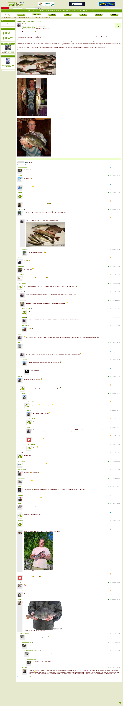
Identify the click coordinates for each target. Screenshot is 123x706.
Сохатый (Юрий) (21, 590)
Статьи (33, 10)
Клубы (47, 10)
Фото (37, 10)
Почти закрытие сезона (65, 158)
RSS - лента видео (6, 33)
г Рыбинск (37, 31)
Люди (63, 10)
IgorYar (19, 376)
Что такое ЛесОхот (12, 2)
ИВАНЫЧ (19, 342)
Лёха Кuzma (20, 266)
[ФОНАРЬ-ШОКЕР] (77, 5)
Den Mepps (20, 175)
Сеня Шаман (24, 359)
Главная (3, 17)
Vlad (18, 582)
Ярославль (34, 15)
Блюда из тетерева (10, 52)
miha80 (19, 257)
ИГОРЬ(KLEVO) (21, 478)
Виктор (19, 512)
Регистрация (5, 8)
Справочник (73, 10)
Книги (29, 10)
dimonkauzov (20, 184)
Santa (28, 435)
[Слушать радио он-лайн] (5, 15)
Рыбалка (82, 10)
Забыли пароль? (52, 8)
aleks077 (19, 486)
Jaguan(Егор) (24, 325)
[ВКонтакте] (25, 162)
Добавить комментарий (22, 676)
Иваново (39, 15)
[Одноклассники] (28, 162)
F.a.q (90, 10)
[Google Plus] (32, 162)
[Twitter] (26, 162)
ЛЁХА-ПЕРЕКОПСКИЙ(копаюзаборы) (27, 633)
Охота (78, 10)
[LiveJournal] (30, 162)
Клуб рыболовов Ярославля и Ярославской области (20, 17)
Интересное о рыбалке (30, 27)
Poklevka (28, 23)
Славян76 (20, 452)
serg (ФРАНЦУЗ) (21, 274)
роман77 (19, 599)
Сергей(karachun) (21, 469)
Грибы (86, 10)
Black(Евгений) (21, 209)
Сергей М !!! (20, 200)
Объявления (58, 10)
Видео (40, 10)
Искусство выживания (10, 67)
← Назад (18, 678)
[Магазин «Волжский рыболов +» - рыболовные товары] (46, 5)
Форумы (68, 10)
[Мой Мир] (29, 162)
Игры (93, 10)
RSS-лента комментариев (34, 676)
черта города (28, 31)
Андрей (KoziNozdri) (22, 283)
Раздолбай (20, 192)
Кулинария (52, 10)
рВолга (32, 31)
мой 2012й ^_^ (74, 158)
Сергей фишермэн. (21, 461)
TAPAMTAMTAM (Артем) (22, 167)
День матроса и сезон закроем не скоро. (43, 17)
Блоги (43, 10)
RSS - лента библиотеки (8, 37)
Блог (33, 17)
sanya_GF (20, 520)
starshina (19, 503)
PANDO (25, 367)
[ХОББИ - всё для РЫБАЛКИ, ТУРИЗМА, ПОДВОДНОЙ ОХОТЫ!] (107, 5)
